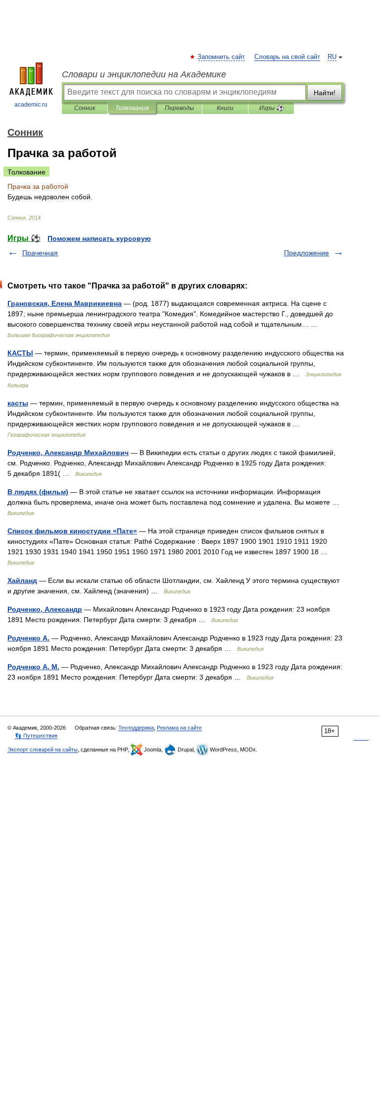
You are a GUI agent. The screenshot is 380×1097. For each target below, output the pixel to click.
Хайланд (22, 580)
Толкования (131, 108)
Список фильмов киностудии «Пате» (72, 531)
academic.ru (31, 104)
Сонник (84, 108)
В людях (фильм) (37, 492)
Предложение (306, 253)
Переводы (179, 108)
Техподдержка (136, 728)
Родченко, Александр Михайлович (68, 453)
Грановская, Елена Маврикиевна (64, 303)
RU (332, 57)
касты (17, 403)
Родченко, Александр (44, 609)
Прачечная (40, 253)
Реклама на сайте (179, 728)
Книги (225, 108)
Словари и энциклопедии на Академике (144, 74)
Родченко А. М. (33, 667)
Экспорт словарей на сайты (42, 749)
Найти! (324, 93)
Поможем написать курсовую (99, 238)
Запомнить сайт (221, 57)
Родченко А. (28, 638)
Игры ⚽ (271, 108)
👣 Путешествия (36, 736)
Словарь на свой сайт (287, 57)
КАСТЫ (20, 353)
